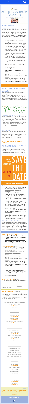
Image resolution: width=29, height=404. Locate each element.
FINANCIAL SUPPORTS (14, 318)
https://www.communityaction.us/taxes (11, 297)
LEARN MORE (14, 125)
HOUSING (14, 340)
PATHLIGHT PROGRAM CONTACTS (14, 354)
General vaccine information (11, 68)
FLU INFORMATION (14, 324)
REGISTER (19, 137)
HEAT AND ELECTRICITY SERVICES (15, 335)
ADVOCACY (14, 307)
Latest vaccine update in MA (11, 64)
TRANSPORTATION (14, 369)
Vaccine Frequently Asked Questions (12, 70)
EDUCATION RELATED (14, 312)
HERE (24, 388)
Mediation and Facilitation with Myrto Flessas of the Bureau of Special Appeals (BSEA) (15, 189)
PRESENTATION (5, 96)
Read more (21, 234)
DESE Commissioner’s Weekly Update (11, 280)
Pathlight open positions (7, 287)
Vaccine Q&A (22, 78)
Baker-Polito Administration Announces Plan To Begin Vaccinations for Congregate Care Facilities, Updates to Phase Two (16, 81)
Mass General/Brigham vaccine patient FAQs (14, 75)
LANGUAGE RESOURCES (15, 348)
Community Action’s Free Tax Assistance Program (13, 293)
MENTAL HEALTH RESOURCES (14, 352)
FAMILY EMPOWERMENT (14, 397)
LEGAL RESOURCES (14, 350)
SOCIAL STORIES (14, 361)
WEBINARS (14, 383)
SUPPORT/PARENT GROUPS (14, 367)
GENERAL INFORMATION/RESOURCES (14, 328)
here (25, 229)
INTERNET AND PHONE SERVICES (14, 346)
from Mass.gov (21, 64)
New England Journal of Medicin (12, 78)
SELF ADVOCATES (14, 358)
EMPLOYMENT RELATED (14, 315)
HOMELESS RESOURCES (14, 337)
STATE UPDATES (14, 364)
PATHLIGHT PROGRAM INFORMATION (14, 356)
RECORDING (14, 96)
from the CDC (12, 67)
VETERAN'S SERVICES (14, 371)
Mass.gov (9, 33)
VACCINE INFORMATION (14, 380)
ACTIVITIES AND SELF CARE (14, 304)
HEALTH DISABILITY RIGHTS (14, 330)
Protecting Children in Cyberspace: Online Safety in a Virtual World (14, 194)
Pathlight (14, 394)
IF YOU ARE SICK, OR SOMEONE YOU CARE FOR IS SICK (14, 344)
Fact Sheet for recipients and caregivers (13, 73)
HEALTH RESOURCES (14, 332)
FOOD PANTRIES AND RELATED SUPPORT (14, 321)
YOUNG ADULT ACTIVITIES (14, 377)
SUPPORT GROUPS (14, 373)
